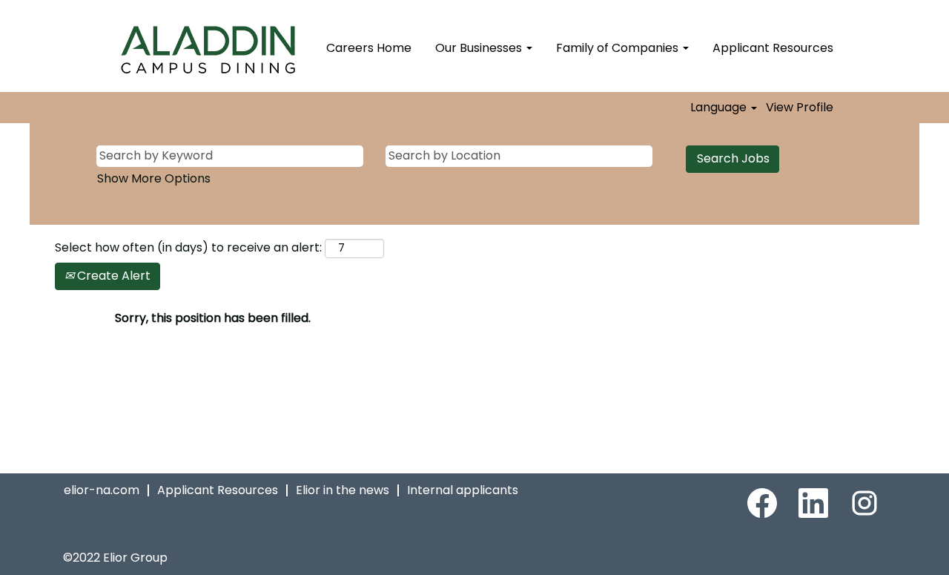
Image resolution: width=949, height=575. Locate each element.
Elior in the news (342, 490)
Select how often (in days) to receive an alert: (188, 248)
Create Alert (112, 275)
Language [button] (720, 107)
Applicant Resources (772, 47)
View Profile (799, 107)
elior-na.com (101, 490)
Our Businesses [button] (480, 47)
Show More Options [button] (154, 178)
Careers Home (368, 47)
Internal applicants (462, 490)
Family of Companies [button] (618, 47)
